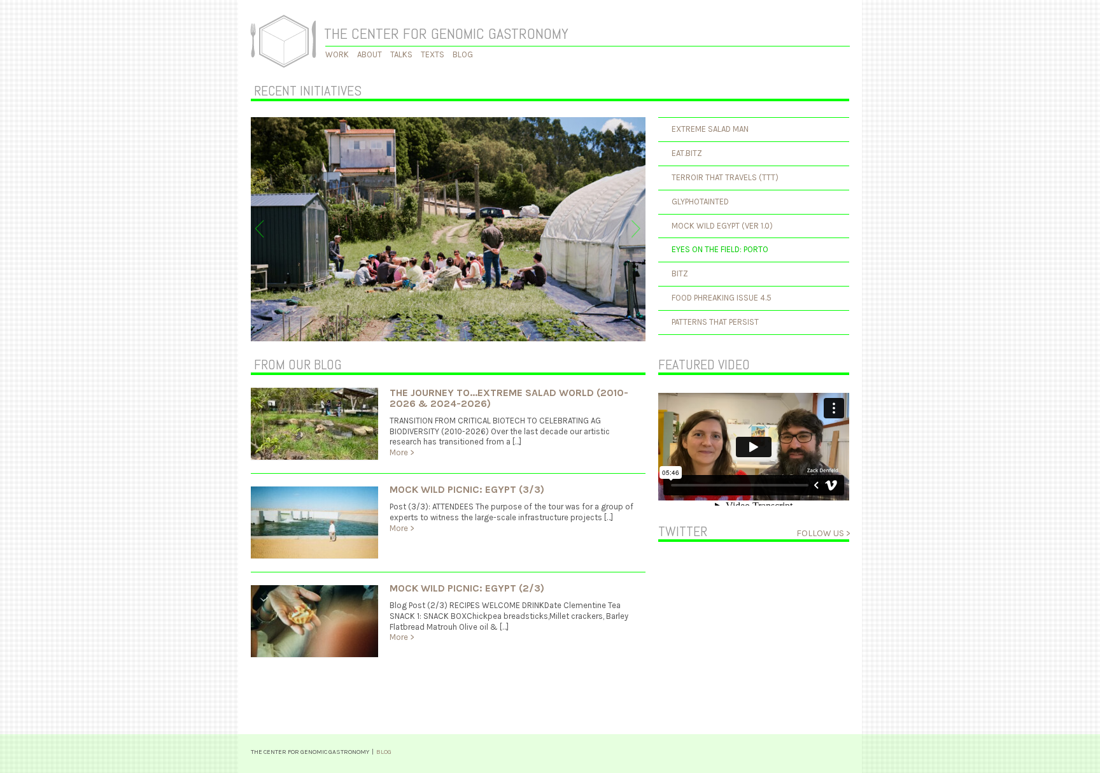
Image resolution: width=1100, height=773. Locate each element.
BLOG (383, 752)
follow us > (823, 533)
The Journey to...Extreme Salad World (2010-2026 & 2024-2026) (509, 397)
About (369, 54)
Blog (463, 54)
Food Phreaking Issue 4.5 (722, 297)
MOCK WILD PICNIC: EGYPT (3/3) (467, 489)
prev (259, 228)
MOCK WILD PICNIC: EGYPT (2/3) (467, 588)
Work (337, 54)
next (635, 228)
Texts (432, 54)
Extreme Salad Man (710, 129)
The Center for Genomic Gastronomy (446, 33)
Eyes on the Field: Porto (720, 249)
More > (402, 452)
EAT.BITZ (687, 153)
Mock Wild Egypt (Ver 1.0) (722, 225)
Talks (401, 54)
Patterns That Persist (715, 322)
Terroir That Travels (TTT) (725, 177)
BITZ (680, 273)
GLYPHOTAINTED (700, 201)
